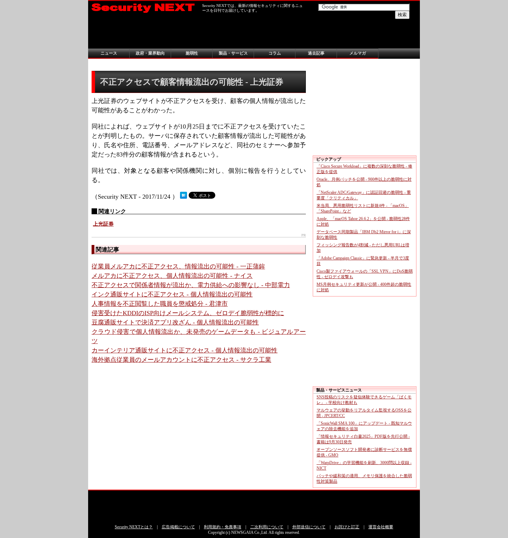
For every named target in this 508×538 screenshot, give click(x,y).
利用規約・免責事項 (222, 527)
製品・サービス (233, 53)
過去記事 (316, 53)
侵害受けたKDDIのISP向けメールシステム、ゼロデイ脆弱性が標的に (188, 313)
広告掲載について (178, 527)
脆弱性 (192, 53)
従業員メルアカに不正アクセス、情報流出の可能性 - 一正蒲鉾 (178, 266)
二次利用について (266, 527)
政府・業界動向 (150, 53)
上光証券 (103, 224)
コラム (275, 53)
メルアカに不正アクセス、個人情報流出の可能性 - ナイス (172, 275)
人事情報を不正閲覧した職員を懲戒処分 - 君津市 (160, 303)
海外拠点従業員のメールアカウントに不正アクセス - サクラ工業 (181, 359)
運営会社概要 (380, 527)
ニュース (109, 53)
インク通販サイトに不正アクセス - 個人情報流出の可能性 (172, 294)
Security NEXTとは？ (134, 527)
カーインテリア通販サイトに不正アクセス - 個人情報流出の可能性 (184, 350)
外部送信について (309, 527)
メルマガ (357, 53)
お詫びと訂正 (347, 527)
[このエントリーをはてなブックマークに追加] (183, 196)
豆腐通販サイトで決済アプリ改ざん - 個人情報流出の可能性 (175, 322)
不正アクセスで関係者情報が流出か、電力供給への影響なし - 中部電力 (191, 285)
